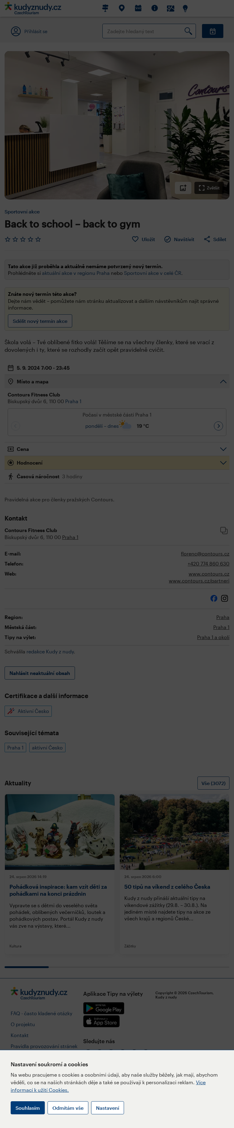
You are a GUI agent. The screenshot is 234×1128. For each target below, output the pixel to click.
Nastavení (107, 1108)
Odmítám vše (67, 1108)
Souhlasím (28, 1108)
